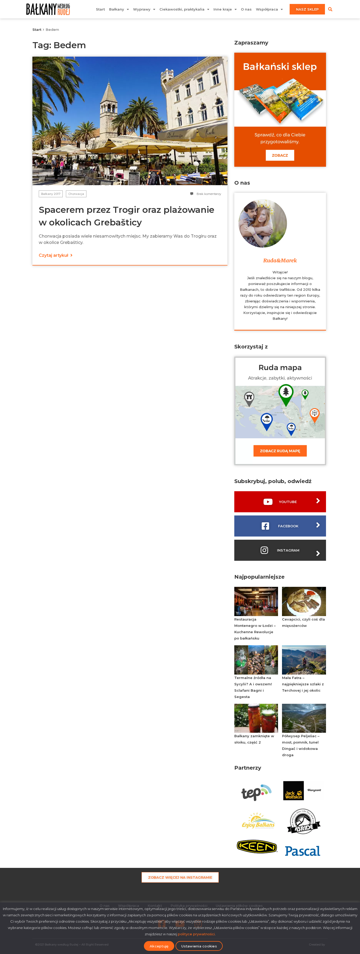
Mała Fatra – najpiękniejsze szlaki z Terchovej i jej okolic (303, 684)
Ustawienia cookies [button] (199, 946)
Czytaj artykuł (54, 255)
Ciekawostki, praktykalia (182, 9)
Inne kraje (222, 9)
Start (100, 9)
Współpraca (267, 9)
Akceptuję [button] (159, 946)
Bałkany (116, 9)
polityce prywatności (196, 934)
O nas (246, 9)
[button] (330, 9)
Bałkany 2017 (50, 194)
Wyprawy (141, 9)
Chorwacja (76, 194)
